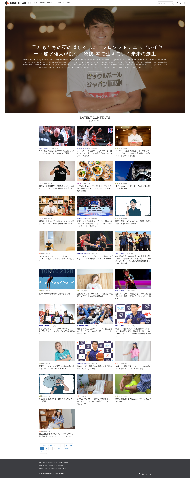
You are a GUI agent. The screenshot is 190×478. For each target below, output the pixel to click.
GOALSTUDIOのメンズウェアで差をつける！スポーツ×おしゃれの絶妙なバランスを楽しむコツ (94, 401)
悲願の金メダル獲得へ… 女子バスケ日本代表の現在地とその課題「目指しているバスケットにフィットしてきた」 (95, 223)
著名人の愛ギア (43, 465)
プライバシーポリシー (51, 468)
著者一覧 (60, 465)
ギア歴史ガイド (52, 465)
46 (46, 448)
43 (66, 445)
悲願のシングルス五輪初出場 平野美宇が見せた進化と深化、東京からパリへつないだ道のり (133, 296)
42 (62, 445)
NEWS (69, 3)
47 (50, 448)
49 (59, 448)
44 (71, 445)
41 (58, 445)
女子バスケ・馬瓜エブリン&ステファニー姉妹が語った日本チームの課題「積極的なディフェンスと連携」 (95, 153)
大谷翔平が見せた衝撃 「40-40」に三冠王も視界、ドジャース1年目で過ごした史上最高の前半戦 (94, 331)
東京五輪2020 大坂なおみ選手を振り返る (55, 294)
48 (55, 448)
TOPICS (61, 3)
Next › (67, 448)
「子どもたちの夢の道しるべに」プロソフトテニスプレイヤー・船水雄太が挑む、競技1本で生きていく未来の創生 (133, 153)
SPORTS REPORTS (47, 3)
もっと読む (95, 73)
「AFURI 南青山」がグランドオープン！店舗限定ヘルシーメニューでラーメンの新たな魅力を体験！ (95, 188)
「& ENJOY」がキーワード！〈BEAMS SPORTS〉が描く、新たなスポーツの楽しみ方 (56, 258)
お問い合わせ (62, 468)
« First (43, 445)
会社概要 (41, 468)
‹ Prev (50, 445)
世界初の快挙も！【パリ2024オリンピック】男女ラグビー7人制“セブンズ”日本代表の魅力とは (57, 331)
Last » (43, 452)
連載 (35, 3)
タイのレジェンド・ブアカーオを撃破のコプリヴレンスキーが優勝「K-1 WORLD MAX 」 (95, 258)
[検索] (172, 3)
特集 (29, 3)
